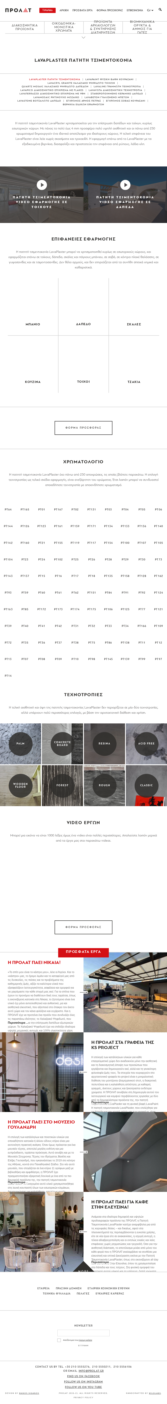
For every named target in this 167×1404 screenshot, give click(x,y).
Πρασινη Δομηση (69, 1288)
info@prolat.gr (91, 1371)
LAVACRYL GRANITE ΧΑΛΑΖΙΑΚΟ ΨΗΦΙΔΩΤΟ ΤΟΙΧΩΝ (81, 83)
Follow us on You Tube (83, 1387)
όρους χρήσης (85, 1340)
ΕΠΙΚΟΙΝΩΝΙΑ (135, 10)
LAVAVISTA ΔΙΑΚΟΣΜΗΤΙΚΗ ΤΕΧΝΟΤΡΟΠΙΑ (115, 90)
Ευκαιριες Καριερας (110, 1294)
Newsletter (83, 1326)
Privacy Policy (84, 1398)
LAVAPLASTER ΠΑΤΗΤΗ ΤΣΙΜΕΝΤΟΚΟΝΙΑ (54, 79)
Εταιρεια (43, 1288)
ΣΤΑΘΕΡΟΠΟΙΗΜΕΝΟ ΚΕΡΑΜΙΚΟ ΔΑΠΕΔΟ (117, 94)
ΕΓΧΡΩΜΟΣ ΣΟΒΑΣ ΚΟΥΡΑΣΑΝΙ (125, 101)
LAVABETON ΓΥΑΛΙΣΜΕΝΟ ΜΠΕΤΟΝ (107, 97)
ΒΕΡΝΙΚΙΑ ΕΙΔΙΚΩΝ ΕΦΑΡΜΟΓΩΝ (83, 104)
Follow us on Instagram (83, 1382)
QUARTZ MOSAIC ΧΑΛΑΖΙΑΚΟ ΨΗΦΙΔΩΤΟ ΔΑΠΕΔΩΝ (55, 87)
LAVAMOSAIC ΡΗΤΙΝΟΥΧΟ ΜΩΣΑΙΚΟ (56, 97)
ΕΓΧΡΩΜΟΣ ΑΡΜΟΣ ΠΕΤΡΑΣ (83, 101)
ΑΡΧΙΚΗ (64, 10)
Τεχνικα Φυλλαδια (57, 1294)
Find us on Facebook (83, 1376)
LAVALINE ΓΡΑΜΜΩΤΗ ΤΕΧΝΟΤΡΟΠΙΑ (117, 87)
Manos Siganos (29, 1393)
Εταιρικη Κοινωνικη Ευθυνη (109, 1288)
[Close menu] (83, 41)
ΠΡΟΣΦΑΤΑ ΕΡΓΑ (82, 10)
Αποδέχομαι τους (77, 1340)
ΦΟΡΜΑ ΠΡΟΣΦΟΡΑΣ (110, 10)
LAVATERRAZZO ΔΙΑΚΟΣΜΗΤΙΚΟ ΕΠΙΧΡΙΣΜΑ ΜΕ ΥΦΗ (52, 94)
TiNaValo (47, 10)
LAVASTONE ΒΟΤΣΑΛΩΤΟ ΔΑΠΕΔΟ (39, 101)
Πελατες (83, 1294)
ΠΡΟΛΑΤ (18, 10)
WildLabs (155, 1393)
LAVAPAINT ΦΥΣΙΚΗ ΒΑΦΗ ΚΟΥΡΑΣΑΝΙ (109, 79)
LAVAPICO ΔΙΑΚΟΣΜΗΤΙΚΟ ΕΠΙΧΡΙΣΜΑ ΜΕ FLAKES (52, 90)
